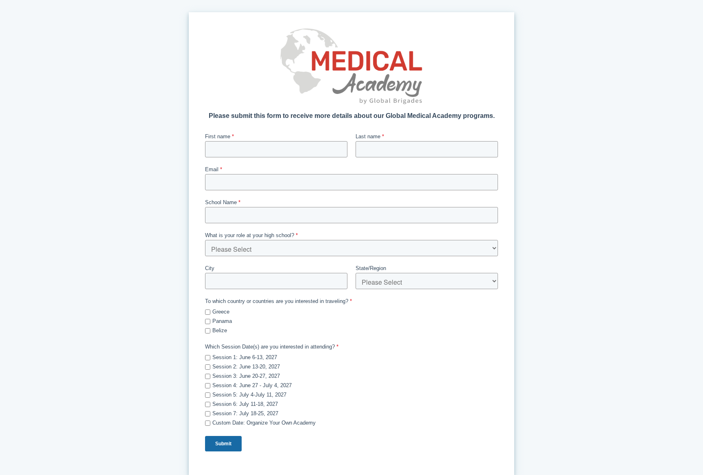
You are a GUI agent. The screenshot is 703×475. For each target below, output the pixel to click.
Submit (223, 444)
